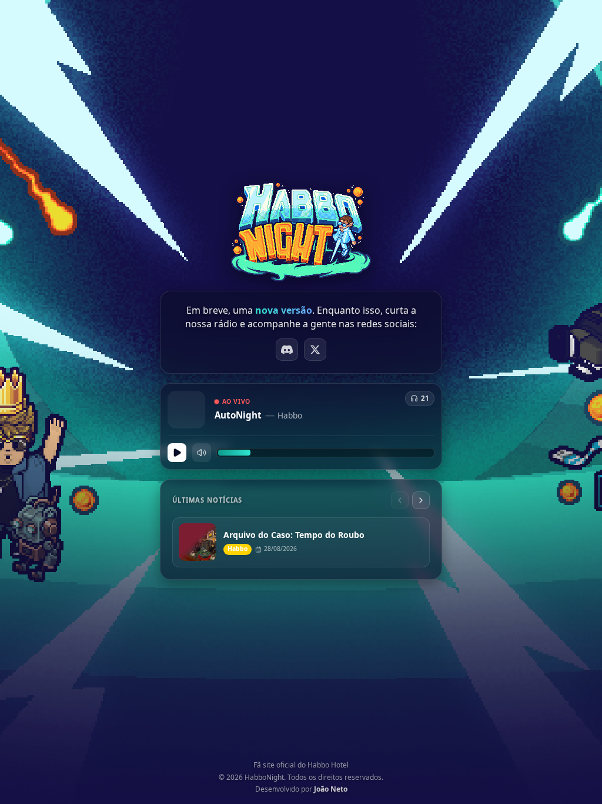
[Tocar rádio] (177, 452)
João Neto (330, 789)
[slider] (325, 452)
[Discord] (287, 349)
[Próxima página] (421, 500)
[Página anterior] (400, 500)
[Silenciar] (201, 452)
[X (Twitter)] (315, 349)
